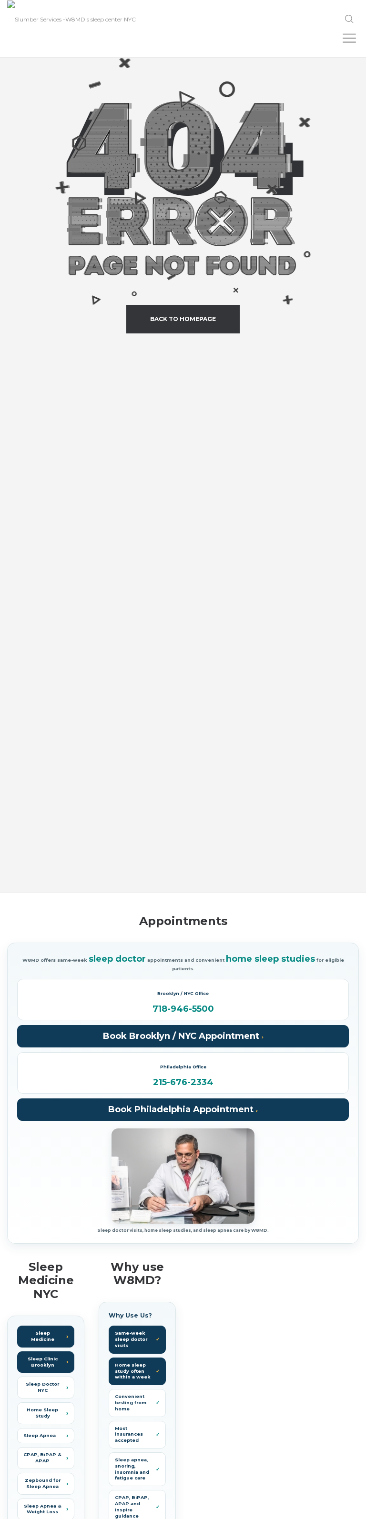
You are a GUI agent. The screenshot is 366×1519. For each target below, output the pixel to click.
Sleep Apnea (39, 1435)
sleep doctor (117, 959)
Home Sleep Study (42, 1412)
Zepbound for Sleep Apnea (43, 1483)
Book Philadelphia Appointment (182, 1109)
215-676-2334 (183, 1082)
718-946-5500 (183, 1009)
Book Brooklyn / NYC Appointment (182, 1036)
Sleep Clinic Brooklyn (43, 1362)
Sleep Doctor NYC (42, 1387)
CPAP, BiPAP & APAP (42, 1457)
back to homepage (183, 318)
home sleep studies (270, 959)
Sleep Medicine (42, 1336)
